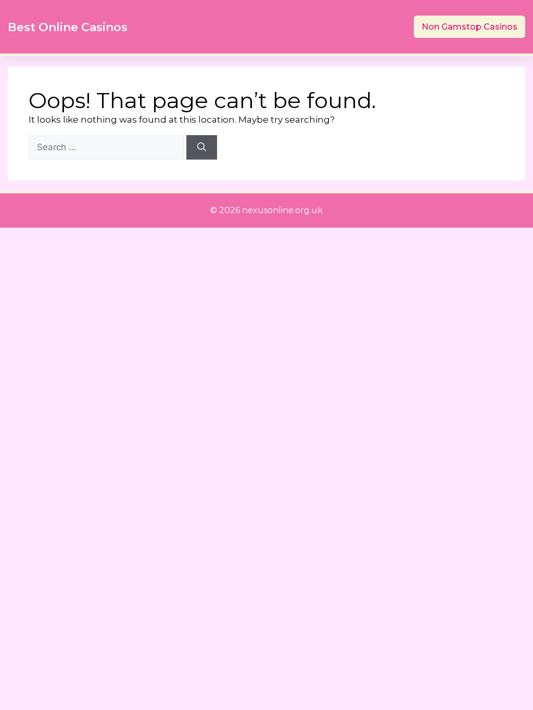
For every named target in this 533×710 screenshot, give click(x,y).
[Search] (201, 147)
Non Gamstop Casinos (469, 27)
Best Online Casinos (68, 27)
